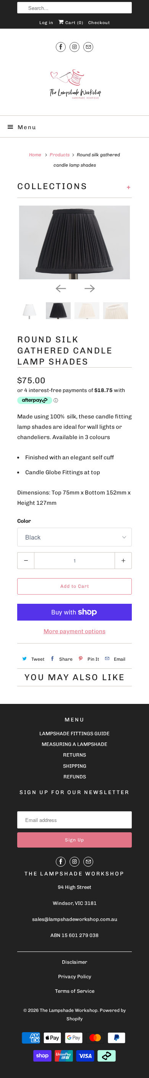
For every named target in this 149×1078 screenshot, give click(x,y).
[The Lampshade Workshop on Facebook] (61, 46)
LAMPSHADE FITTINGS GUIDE (74, 733)
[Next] (89, 287)
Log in (46, 22)
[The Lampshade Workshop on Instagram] (74, 46)
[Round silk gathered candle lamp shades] (74, 243)
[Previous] (60, 287)
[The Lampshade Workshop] (74, 84)
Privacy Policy (74, 976)
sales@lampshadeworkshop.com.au (74, 919)
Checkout (99, 22)
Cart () (73, 22)
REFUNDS (74, 777)
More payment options (74, 631)
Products (60, 154)
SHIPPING (74, 766)
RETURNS (74, 755)
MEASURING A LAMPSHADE (74, 744)
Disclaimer (74, 962)
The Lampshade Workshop (68, 1010)
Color (24, 521)
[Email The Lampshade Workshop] (88, 46)
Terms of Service (74, 991)
